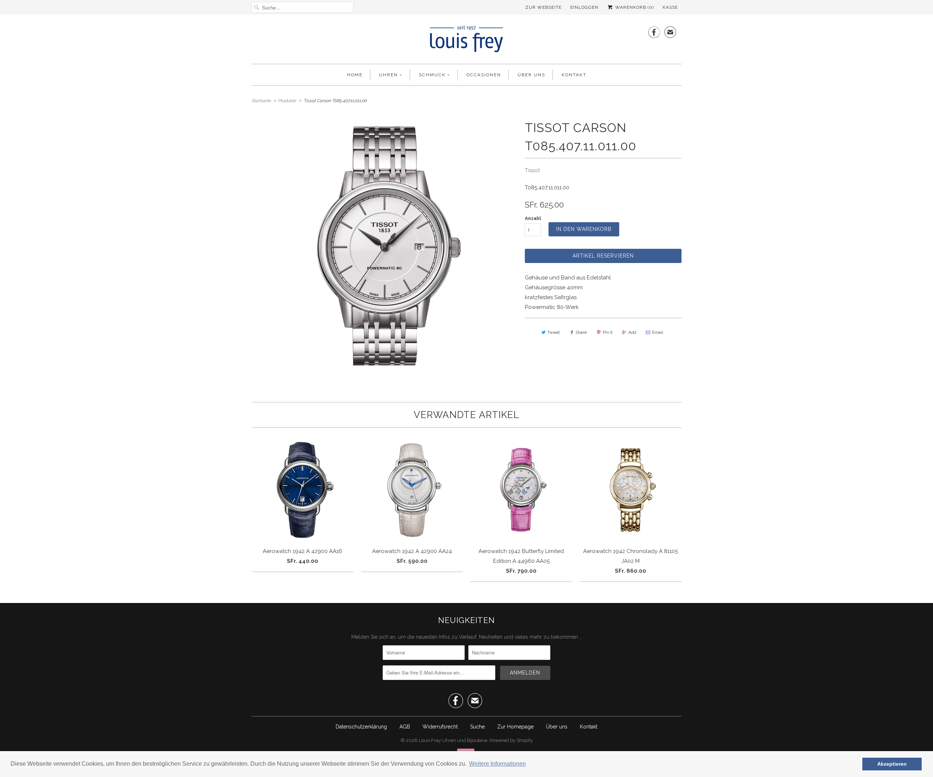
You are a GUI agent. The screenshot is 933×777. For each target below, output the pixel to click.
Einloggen (584, 7)
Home (355, 74)
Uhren (388, 74)
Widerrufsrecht (440, 727)
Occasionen (483, 74)
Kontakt (574, 74)
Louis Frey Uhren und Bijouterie (453, 740)
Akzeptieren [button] (892, 764)
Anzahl (533, 218)
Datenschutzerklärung (361, 727)
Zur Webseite (543, 7)
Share (581, 332)
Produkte (287, 100)
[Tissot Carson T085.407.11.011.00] (384, 246)
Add (632, 332)
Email (657, 332)
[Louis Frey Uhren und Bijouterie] (466, 41)
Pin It (608, 332)
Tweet (553, 332)
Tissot (532, 170)
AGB (404, 727)
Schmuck (432, 74)
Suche (477, 727)
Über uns (531, 74)
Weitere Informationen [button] (497, 764)
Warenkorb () (634, 7)
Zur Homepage (515, 727)
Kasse (670, 7)
